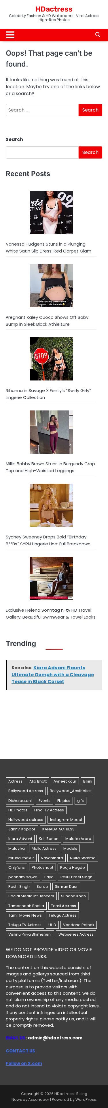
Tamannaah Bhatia (26, 905)
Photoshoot (42, 867)
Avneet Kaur (65, 781)
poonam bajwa (22, 877)
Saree (42, 886)
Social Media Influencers (31, 896)
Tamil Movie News (25, 915)
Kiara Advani (20, 838)
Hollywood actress (25, 819)
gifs (80, 800)
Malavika (16, 848)
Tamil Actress (63, 905)
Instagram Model (66, 819)
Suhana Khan (73, 896)
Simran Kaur (66, 886)
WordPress (85, 1099)
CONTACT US (20, 1051)
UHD (52, 924)
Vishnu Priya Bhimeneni (30, 934)
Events (44, 800)
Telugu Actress (62, 915)
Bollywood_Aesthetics (71, 790)
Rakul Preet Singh (76, 877)
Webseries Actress (76, 934)
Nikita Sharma (83, 858)
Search (14, 139)
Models (70, 848)
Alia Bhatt (38, 781)
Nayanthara (52, 858)
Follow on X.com (24, 1063)
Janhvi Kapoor (21, 829)
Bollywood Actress (25, 790)
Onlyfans (16, 867)
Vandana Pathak (78, 924)
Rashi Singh (19, 886)
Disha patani (20, 800)
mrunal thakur (21, 858)
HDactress (54, 9)
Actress (15, 781)
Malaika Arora (78, 838)
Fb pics (63, 800)
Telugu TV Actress (24, 924)
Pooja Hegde (72, 867)
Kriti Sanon (48, 838)
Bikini (87, 781)
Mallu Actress (44, 848)
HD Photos (17, 810)
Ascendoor (38, 1099)
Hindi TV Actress (49, 810)
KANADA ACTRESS (58, 829)
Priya (49, 877)
